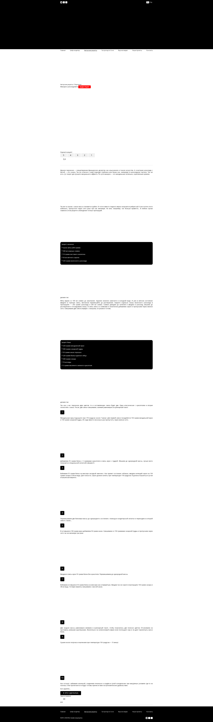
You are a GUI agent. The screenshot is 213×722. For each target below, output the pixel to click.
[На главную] (106, 24)
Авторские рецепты (90, 50)
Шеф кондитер (75, 50)
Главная (62, 50)
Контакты (149, 50)
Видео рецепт (84, 87)
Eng (151, 2)
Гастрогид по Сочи (108, 50)
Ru (148, 2)
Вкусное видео (123, 50)
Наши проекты (137, 50)
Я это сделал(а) (70, 693)
